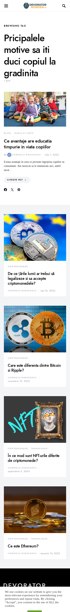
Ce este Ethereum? (23, 546)
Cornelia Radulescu (26, 154)
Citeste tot (15, 179)
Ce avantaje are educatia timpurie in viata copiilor (28, 144)
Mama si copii (24, 133)
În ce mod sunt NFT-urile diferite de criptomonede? (34, 458)
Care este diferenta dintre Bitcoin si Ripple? (34, 368)
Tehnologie (39, 448)
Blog (7, 133)
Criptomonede (18, 266)
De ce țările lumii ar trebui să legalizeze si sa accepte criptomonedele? (31, 278)
